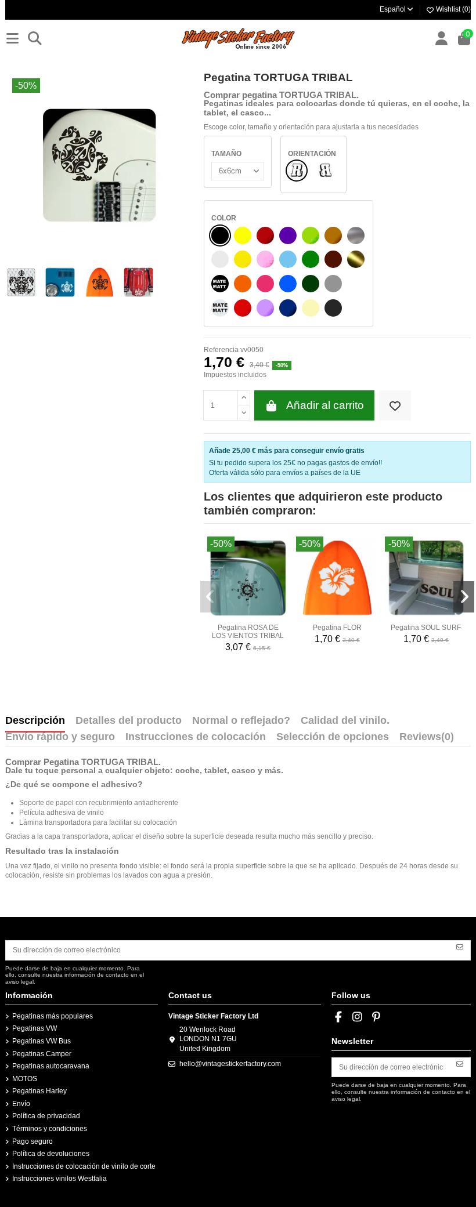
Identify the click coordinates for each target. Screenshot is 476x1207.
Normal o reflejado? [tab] (241, 721)
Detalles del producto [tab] (128, 721)
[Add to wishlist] (395, 405)
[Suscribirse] (459, 946)
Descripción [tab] (35, 721)
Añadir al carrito (325, 405)
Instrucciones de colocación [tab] (195, 737)
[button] (210, 596)
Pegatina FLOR (337, 628)
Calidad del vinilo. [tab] (345, 721)
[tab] (426, 739)
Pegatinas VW (34, 1028)
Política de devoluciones (50, 1154)
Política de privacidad (46, 1116)
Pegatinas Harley (39, 1091)
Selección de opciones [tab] (332, 737)
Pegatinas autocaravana (50, 1066)
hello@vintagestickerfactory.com (230, 1064)
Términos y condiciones (49, 1129)
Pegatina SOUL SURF (426, 628)
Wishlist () (452, 9)
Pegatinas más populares (52, 1016)
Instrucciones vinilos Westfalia (59, 1179)
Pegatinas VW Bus (41, 1041)
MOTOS (24, 1079)
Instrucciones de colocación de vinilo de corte (84, 1166)
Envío (21, 1104)
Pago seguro (32, 1141)
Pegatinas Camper (41, 1054)
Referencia (221, 350)
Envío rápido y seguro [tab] (60, 737)
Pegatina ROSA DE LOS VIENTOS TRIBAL (248, 632)
